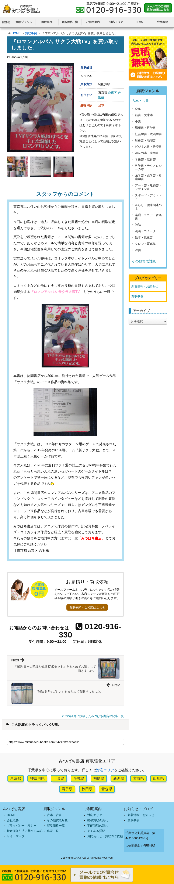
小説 (138, 121)
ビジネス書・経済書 (148, 146)
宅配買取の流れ (97, 825)
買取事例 (31, 33)
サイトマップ (16, 836)
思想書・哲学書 (145, 127)
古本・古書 (140, 101)
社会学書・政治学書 (148, 134)
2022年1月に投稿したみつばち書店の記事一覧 (93, 716)
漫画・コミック (145, 231)
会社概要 (13, 820)
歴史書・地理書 (145, 140)
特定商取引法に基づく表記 (24, 831)
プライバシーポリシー (21, 825)
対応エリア (105, 770)
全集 (138, 109)
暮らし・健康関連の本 (148, 206)
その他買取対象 (144, 261)
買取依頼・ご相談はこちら (87, 607)
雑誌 (138, 224)
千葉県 (58, 778)
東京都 (15, 778)
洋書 (138, 250)
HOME (16, 33)
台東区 (112, 92)
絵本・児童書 (144, 237)
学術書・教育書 (145, 159)
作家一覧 (53, 831)
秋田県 (87, 789)
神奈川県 (37, 778)
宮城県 (138, 778)
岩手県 (67, 789)
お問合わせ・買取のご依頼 (105, 836)
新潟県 (118, 778)
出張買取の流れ (97, 820)
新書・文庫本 (144, 115)
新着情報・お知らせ (144, 286)
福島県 (98, 778)
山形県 (158, 778)
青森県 (106, 789)
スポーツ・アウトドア (148, 197)
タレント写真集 (145, 243)
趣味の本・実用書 (147, 153)
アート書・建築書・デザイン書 (148, 187)
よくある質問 (96, 831)
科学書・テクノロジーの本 (148, 167)
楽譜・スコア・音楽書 (148, 216)
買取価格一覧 (56, 825)
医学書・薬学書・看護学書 (148, 177)
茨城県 (78, 778)
